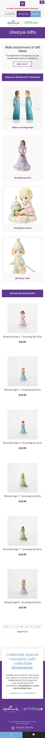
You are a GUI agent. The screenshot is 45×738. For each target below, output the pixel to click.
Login (36, 14)
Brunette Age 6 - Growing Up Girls (22, 442)
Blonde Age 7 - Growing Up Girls (22, 495)
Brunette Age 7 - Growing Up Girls (22, 549)
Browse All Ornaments (23, 693)
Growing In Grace (23, 228)
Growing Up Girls (22, 177)
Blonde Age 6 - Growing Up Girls (22, 389)
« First (6, 626)
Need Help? (22, 64)
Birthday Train (22, 278)
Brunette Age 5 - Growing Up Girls (22, 336)
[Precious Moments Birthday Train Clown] (22, 273)
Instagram (22, 3)
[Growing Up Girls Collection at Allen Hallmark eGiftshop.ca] (22, 173)
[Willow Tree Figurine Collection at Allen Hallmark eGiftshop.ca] (22, 122)
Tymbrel (26, 723)
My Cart (24, 14)
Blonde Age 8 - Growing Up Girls (22, 602)
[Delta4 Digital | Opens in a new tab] (23, 729)
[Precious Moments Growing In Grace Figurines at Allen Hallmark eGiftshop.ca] (22, 223)
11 (31, 626)
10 (26, 626)
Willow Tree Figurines (22, 127)
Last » (38, 626)
